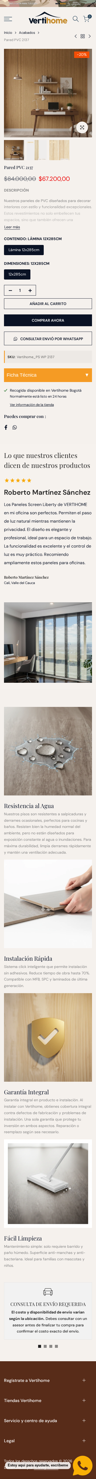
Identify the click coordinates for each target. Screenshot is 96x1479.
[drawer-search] (76, 19)
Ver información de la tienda (32, 404)
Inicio (8, 32)
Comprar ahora (48, 320)
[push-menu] (8, 19)
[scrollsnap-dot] (39, 1346)
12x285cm (17, 274)
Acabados (27, 32)
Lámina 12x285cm (24, 249)
